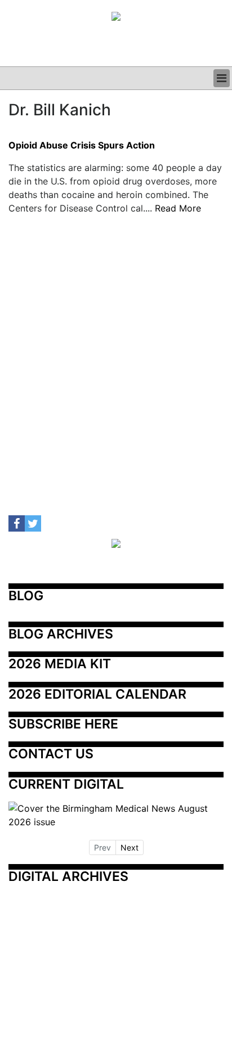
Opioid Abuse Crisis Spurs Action (81, 146)
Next (130, 847)
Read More (178, 208)
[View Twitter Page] (33, 523)
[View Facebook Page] (16, 523)
